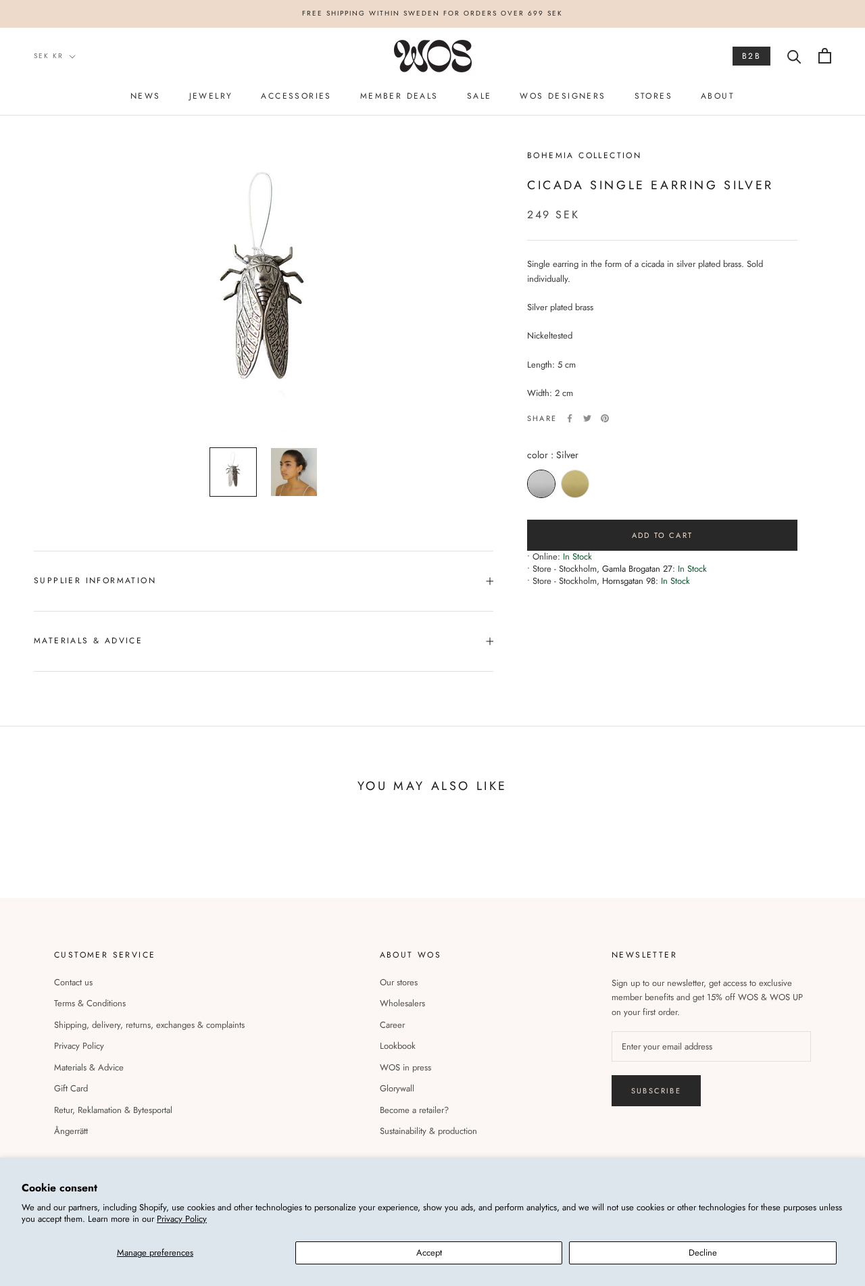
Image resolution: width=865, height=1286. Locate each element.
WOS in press (405, 1067)
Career (392, 1024)
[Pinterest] (605, 418)
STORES (653, 96)
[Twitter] (587, 418)
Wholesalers (402, 1003)
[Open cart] (824, 56)
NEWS (145, 96)
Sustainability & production (428, 1130)
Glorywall (397, 1088)
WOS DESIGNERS (563, 96)
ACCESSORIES (296, 96)
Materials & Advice (89, 1067)
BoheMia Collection (584, 155)
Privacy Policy (182, 1218)
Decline (703, 1252)
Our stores (399, 982)
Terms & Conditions (90, 1003)
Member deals (399, 96)
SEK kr (49, 56)
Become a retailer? (414, 1110)
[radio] (541, 484)
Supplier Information (95, 580)
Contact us (73, 982)
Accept (429, 1252)
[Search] (794, 56)
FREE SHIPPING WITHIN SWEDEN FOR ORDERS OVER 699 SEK (432, 13)
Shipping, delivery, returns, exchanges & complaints (149, 1024)
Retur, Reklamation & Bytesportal (113, 1110)
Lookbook (398, 1045)
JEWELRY (211, 96)
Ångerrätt (71, 1130)
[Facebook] (570, 418)
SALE (479, 96)
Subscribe (656, 1090)
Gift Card (71, 1088)
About (718, 96)
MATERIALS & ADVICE (88, 641)
